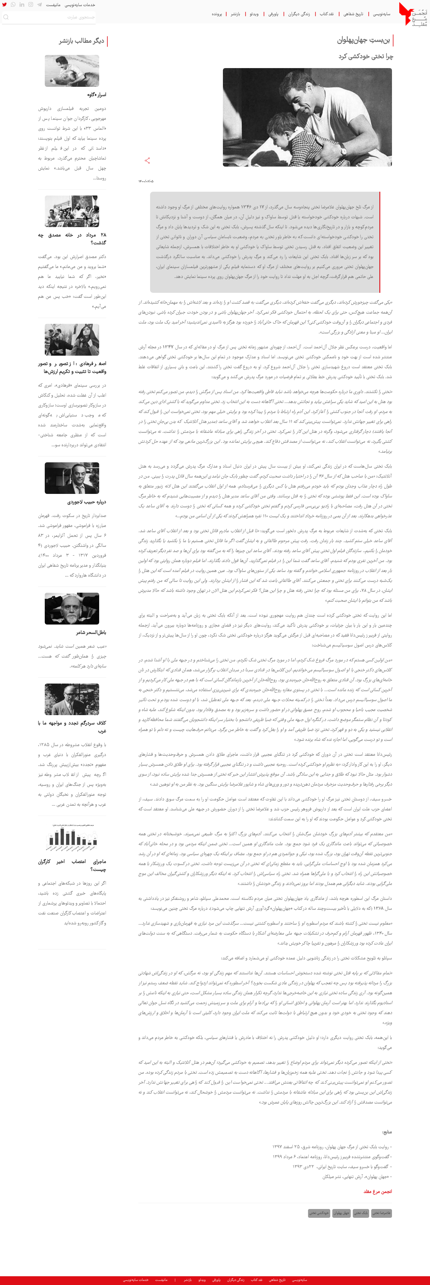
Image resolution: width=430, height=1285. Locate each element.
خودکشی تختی (319, 1213)
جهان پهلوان (341, 1213)
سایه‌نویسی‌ (381, 14)
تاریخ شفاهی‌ (353, 14)
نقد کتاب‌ (327, 14)
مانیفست (53, 5)
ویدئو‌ (254, 14)
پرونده (217, 14)
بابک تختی (361, 1213)
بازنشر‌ (235, 14)
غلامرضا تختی (382, 1213)
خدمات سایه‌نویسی (80, 5)
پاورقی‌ (273, 14)
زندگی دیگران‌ (299, 14)
